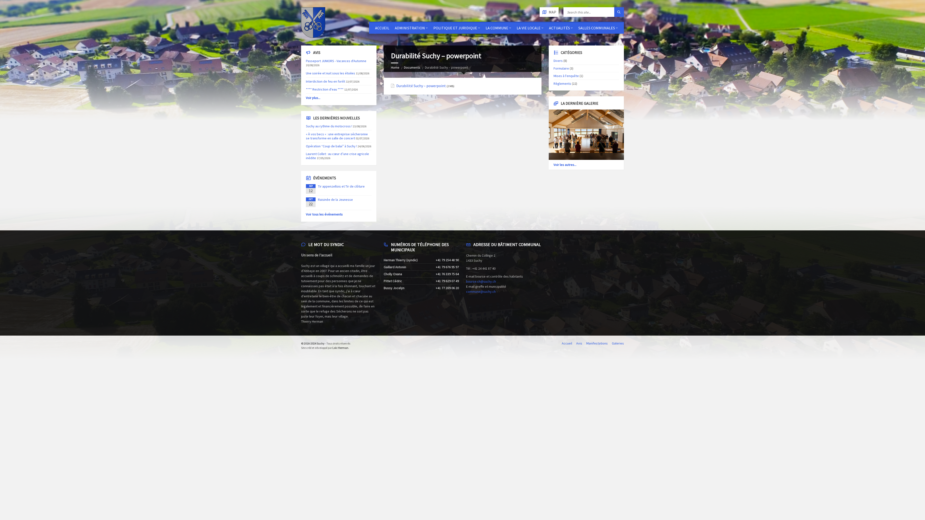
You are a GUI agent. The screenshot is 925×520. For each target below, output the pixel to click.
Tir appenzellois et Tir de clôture (341, 186)
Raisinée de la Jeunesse (335, 199)
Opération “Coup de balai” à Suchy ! (331, 146)
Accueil (382, 28)
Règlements (562, 83)
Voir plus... (313, 98)
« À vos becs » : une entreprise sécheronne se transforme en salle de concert (337, 136)
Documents (412, 67)
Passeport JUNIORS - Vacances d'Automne (336, 61)
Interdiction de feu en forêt (325, 81)
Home (395, 67)
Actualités (559, 28)
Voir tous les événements (324, 214)
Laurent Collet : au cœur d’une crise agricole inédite (337, 156)
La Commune (497, 28)
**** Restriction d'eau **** (325, 89)
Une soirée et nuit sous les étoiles (330, 73)
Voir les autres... (565, 164)
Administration (410, 28)
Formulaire (561, 68)
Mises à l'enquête (566, 76)
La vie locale (529, 28)
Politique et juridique (455, 28)
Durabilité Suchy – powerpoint (421, 86)
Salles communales (596, 28)
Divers (558, 60)
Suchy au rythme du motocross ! (329, 126)
